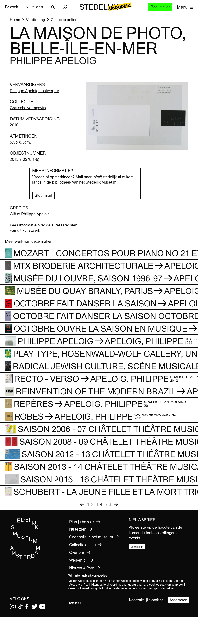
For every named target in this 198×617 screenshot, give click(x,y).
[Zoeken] (53, 7)
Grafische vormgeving (28, 108)
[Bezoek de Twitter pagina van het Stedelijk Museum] (35, 606)
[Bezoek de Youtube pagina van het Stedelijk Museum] (42, 606)
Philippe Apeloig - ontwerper (34, 91)
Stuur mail (43, 195)
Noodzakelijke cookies (146, 600)
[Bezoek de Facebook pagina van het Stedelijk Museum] (27, 606)
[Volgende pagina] (116, 504)
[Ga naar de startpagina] (25, 558)
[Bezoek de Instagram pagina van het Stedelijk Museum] (13, 606)
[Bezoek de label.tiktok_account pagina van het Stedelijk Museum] (20, 606)
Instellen (73, 602)
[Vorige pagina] (82, 504)
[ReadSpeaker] (65, 7)
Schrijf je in (136, 546)
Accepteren (178, 600)
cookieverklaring (86, 588)
